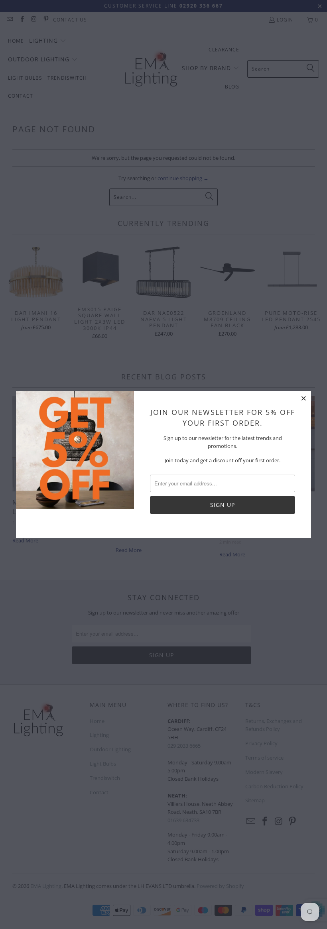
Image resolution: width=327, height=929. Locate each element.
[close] (304, 398)
